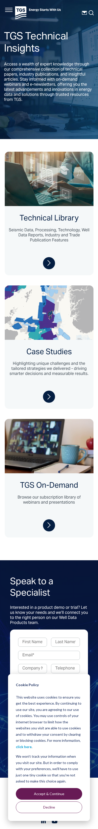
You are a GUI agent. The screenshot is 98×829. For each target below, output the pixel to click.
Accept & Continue (49, 794)
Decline (49, 807)
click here (24, 747)
